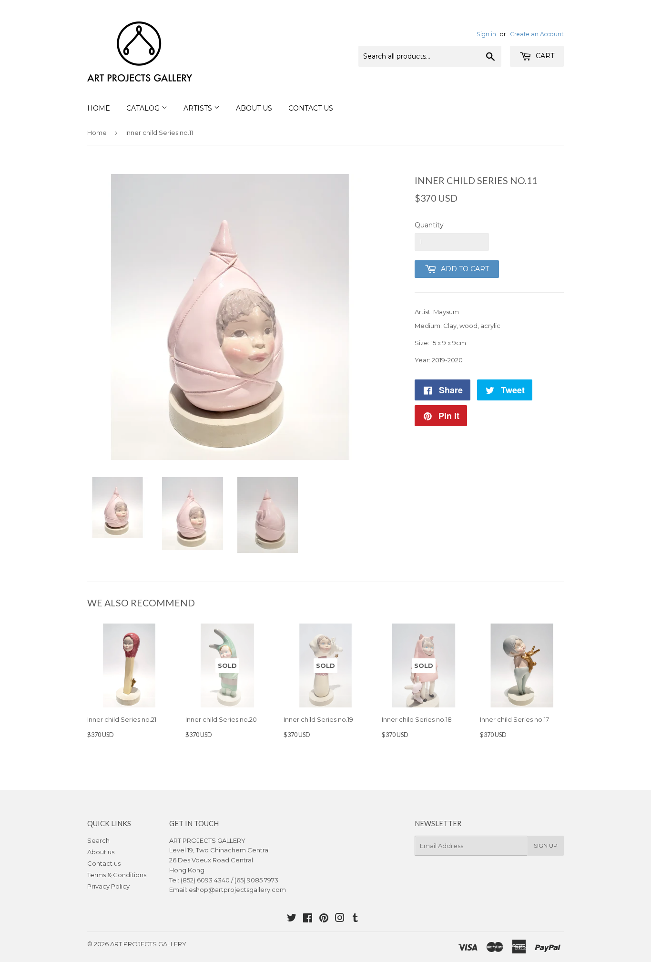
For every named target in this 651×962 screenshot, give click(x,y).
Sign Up (546, 845)
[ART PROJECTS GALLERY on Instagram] (340, 919)
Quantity (429, 225)
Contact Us (310, 108)
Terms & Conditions (116, 875)
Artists (198, 108)
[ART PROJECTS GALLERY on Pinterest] (324, 919)
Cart (544, 55)
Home (98, 108)
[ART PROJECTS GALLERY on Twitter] (291, 919)
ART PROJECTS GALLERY (148, 944)
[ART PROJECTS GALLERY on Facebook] (308, 919)
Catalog (144, 108)
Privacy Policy (108, 886)
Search (98, 840)
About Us (254, 108)
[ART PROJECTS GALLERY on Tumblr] (355, 919)
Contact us (104, 863)
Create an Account (537, 34)
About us (100, 852)
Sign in (486, 34)
